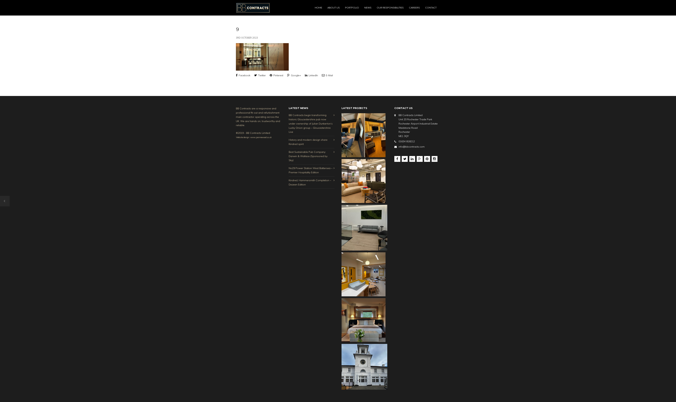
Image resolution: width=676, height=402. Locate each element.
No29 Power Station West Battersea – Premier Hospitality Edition (310, 170)
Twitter (261, 75)
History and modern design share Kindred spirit (308, 142)
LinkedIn (313, 75)
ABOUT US (333, 7)
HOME (318, 7)
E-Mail (329, 75)
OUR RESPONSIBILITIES (390, 7)
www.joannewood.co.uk (261, 137)
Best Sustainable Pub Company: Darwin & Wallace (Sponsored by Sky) (308, 156)
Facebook (244, 75)
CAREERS (414, 7)
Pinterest (278, 75)
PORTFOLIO (352, 7)
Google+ (295, 75)
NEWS (367, 7)
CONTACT (431, 7)
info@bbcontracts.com (412, 146)
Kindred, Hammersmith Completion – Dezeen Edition (310, 182)
